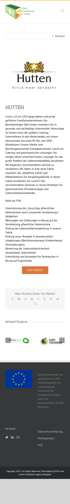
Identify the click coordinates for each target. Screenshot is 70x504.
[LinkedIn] (12, 437)
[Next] (62, 340)
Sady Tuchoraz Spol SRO (51, 336)
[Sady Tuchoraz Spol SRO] (52, 341)
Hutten (9, 116)
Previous (60, 36)
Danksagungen (46, 438)
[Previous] (8, 340)
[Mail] (18, 437)
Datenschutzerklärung (50, 431)
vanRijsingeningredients (18, 338)
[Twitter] (6, 437)
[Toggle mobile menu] (63, 11)
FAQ (40, 445)
